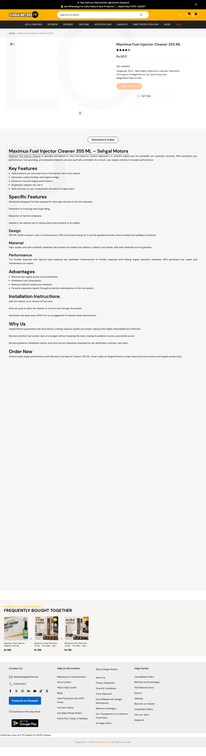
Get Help (146, 95)
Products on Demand (25, 700)
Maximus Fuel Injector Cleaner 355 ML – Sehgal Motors (69, 151)
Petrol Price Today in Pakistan (72, 718)
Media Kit (139, 720)
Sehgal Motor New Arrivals (129, 78)
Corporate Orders (143, 709)
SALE (178, 24)
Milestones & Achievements (71, 676)
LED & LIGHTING (33, 24)
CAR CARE (83, 24)
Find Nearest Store (144, 687)
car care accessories (156, 74)
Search (138, 693)
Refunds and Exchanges (146, 682)
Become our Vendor (144, 703)
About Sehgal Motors (106, 669)
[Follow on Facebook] (10, 691)
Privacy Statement (105, 682)
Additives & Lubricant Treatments (163, 71)
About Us (100, 677)
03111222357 (20, 683)
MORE (167, 24)
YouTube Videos (65, 707)
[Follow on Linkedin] (28, 691)
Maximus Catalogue (106, 708)
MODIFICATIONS (103, 24)
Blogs (60, 693)
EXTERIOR (53, 24)
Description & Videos (103, 139)
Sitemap (138, 698)
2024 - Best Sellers (137, 71)
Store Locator (64, 682)
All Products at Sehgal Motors (130, 74)
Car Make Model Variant (69, 713)
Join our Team (141, 714)
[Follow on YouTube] (34, 691)
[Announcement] (103, 4)
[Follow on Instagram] (22, 691)
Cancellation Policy (144, 676)
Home (12, 33)
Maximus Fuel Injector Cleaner (25, 156)
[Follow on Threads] (47, 691)
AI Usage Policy (104, 723)
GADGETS (122, 24)
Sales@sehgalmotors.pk (26, 676)
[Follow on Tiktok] (40, 691)
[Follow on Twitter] (16, 691)
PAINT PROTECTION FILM (146, 24)
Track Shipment (104, 693)
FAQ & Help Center (67, 687)
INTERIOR (68, 24)
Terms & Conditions (106, 688)
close (10, 4)
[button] (123, 50)
